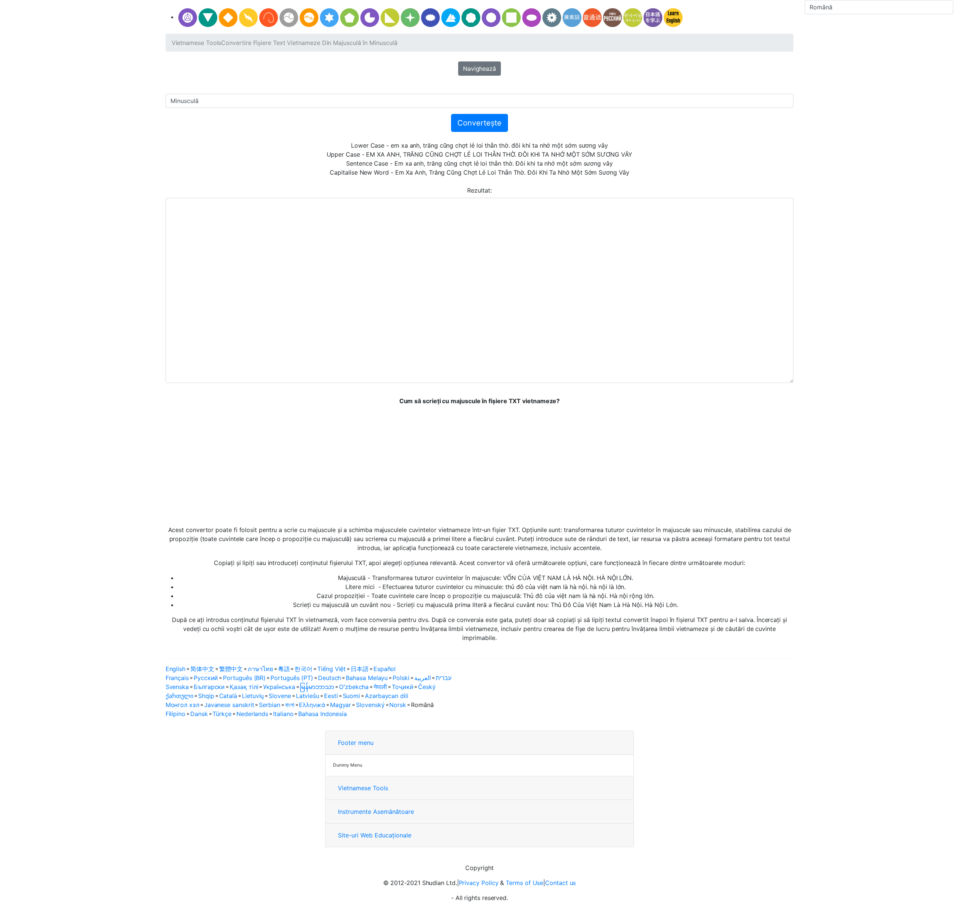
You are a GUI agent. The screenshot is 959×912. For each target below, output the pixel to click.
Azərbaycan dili (386, 696)
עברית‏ (444, 678)
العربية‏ (422, 678)
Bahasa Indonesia (322, 714)
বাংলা (289, 705)
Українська (279, 687)
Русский (206, 678)
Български (209, 687)
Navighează (479, 68)
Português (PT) (291, 678)
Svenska (177, 687)
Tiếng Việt (331, 669)
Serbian (269, 705)
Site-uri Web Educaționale (374, 835)
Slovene (280, 696)
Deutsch (329, 678)
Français (177, 678)
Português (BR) (244, 678)
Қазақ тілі (244, 687)
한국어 (303, 669)
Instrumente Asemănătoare (376, 811)
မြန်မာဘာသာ (317, 687)
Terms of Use (524, 883)
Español (384, 669)
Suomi (351, 696)
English (175, 669)
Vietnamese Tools (196, 42)
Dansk (199, 714)
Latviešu (307, 696)
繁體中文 (231, 669)
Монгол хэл (182, 705)
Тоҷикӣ (403, 687)
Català (228, 696)
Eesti (331, 696)
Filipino (175, 714)
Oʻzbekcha (354, 687)
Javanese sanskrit (229, 705)
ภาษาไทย (260, 669)
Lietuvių (253, 696)
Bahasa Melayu (367, 678)
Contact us (560, 883)
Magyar (340, 705)
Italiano (283, 714)
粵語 (284, 669)
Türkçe (222, 714)
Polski (401, 678)
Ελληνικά (312, 705)
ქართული (179, 696)
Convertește (479, 122)
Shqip (206, 696)
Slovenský (370, 705)
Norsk (397, 705)
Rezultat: (479, 190)
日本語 (360, 669)
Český (427, 687)
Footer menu (355, 742)
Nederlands (252, 714)
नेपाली (380, 687)
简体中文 (202, 669)
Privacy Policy (479, 883)
